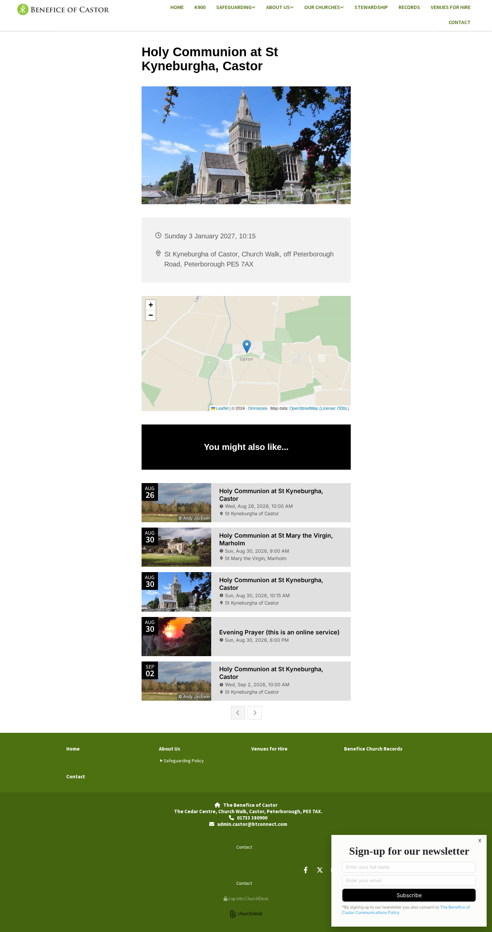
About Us (278, 7)
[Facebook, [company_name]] (306, 870)
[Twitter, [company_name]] (320, 870)
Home (177, 7)
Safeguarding (234, 7)
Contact (459, 22)
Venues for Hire (451, 7)
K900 (200, 7)
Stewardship (371, 7)
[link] (236, 7)
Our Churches (322, 7)
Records (409, 7)
